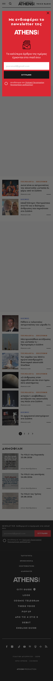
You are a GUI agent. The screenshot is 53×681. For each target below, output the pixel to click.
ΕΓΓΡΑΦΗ (26, 75)
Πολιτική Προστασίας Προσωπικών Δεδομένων (27, 83)
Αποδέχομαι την (27, 83)
